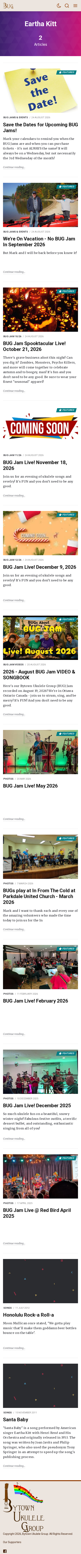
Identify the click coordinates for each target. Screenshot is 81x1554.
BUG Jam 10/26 (12, 336)
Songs (7, 1307)
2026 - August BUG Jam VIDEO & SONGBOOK (39, 674)
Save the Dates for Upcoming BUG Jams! (40, 127)
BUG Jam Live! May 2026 (30, 786)
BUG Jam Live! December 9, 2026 (39, 567)
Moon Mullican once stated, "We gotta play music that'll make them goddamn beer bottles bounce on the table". (39, 1328)
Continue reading (13, 167)
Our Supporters (12, 1542)
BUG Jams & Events (15, 117)
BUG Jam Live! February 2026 (35, 1001)
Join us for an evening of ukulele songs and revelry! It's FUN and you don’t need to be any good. (38, 481)
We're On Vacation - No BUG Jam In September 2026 (39, 241)
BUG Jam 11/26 (12, 455)
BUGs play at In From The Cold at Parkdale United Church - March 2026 (39, 896)
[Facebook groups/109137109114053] (5, 1551)
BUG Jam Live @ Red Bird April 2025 (37, 1213)
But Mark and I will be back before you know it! (40, 253)
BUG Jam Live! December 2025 (37, 1105)
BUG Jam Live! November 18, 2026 (35, 465)
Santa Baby (15, 1419)
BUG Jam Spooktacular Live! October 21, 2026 (34, 346)
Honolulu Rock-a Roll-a (28, 1315)
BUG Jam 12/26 (12, 559)
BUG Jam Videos (13, 664)
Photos (8, 778)
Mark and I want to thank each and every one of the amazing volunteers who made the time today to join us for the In (40, 915)
